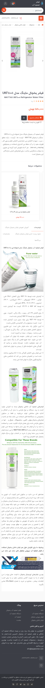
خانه (42, 610)
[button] (13, 3)
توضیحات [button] (37, 227)
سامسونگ (18, 420)
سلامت (18, 620)
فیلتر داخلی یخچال (37, 620)
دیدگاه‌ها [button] (38, 240)
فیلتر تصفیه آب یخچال (13, 610)
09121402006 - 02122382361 (10, 18)
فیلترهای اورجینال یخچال (29, 574)
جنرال (11, 420)
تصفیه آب (18, 617)
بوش (30, 420)
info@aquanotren (33, 649)
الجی (25, 420)
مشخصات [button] (6, 234)
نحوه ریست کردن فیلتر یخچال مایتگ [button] (28, 234)
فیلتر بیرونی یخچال (37, 617)
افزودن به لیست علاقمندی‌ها (31, 122)
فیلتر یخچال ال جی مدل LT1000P (22, 212)
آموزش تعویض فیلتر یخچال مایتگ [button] (17, 227)
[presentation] (42, 60)
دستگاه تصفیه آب (37, 613)
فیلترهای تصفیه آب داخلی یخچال (30, 406)
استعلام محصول (35, 118)
